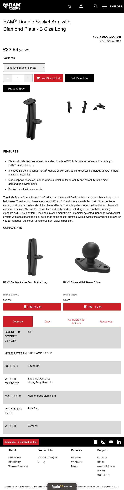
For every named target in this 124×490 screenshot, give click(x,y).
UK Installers (76, 461)
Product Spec (16, 88)
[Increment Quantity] (7, 78)
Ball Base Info (79, 78)
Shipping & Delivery (106, 466)
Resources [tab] (106, 321)
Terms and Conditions (18, 466)
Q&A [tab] (47, 321)
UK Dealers (76, 457)
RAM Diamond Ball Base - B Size (82, 282)
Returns (100, 461)
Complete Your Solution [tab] (76, 321)
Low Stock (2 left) (51, 78)
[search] (95, 5)
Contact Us (102, 457)
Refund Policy (14, 461)
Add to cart (34, 306)
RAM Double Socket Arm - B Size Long (25, 282)
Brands (74, 466)
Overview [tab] (18, 321)
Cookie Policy (103, 474)
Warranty (101, 470)
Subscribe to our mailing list (21, 441)
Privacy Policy (14, 457)
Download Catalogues (47, 457)
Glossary (41, 461)
